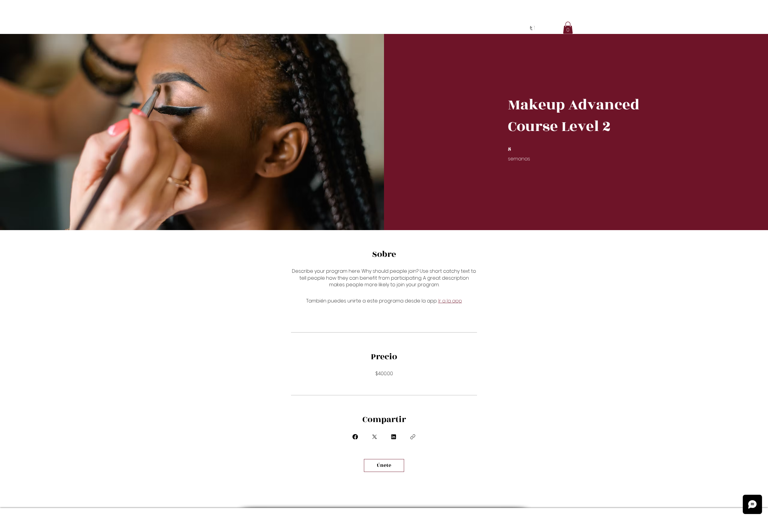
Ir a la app (450, 300)
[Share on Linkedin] (393, 436)
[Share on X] (374, 436)
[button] (568, 28)
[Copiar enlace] (412, 436)
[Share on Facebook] (355, 436)
